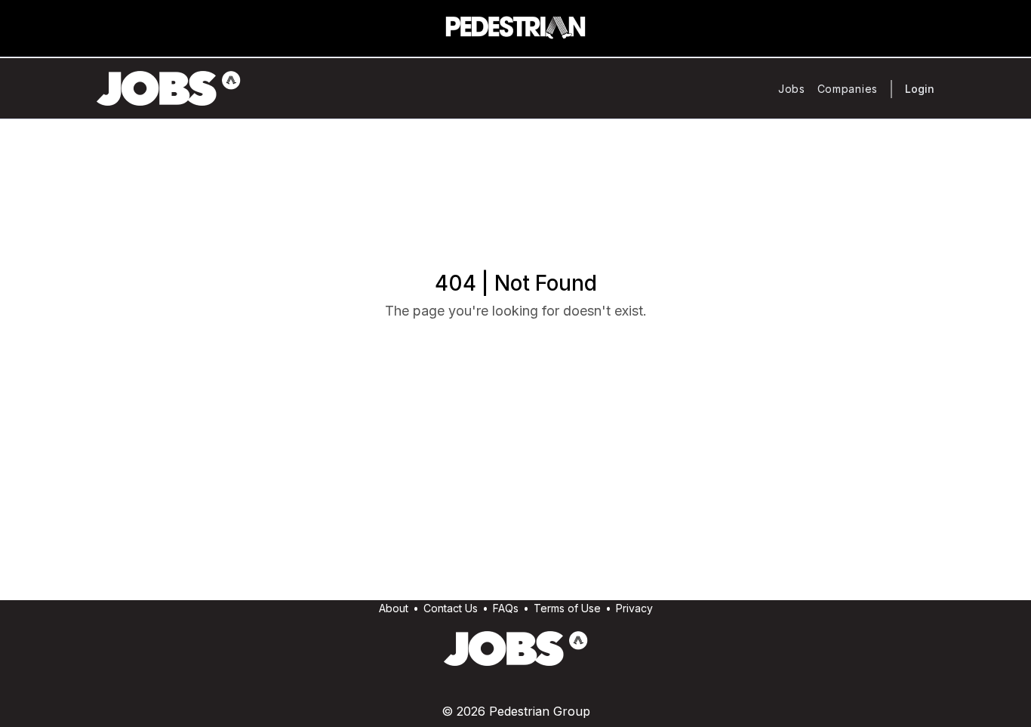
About (393, 608)
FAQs (506, 608)
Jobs (791, 88)
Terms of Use (567, 608)
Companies (847, 88)
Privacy (634, 608)
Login (919, 88)
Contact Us (450, 608)
